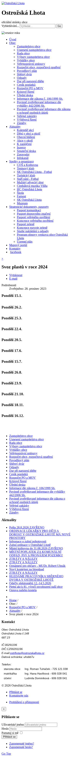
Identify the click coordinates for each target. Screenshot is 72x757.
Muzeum (22, 203)
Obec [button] (12, 43)
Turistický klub (26, 175)
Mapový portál (18, 245)
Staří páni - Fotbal (28, 178)
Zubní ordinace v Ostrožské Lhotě (30, 544)
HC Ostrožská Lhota (29, 189)
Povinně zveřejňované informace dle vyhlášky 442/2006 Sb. (39, 104)
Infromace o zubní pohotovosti (27, 541)
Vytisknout (15, 275)
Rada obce (23, 53)
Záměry (21, 123)
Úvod (12, 39)
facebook (15, 252)
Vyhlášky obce (26, 60)
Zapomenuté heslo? (21, 747)
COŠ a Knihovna (27, 165)
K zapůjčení (24, 144)
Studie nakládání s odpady (33, 231)
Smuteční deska (26, 151)
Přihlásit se (15, 692)
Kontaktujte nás (18, 695)
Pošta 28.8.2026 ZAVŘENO (26, 527)
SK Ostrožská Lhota (29, 199)
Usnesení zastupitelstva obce (34, 50)
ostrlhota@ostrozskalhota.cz (27, 653)
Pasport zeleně (25, 224)
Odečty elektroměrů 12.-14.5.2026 (30, 583)
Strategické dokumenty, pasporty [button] (29, 206)
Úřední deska (25, 95)
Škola (20, 192)
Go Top (6, 753)
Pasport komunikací (29, 210)
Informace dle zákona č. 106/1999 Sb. (40, 98)
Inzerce (21, 147)
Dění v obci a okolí (28, 133)
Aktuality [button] (15, 126)
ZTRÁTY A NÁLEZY (23, 558)
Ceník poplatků (26, 84)
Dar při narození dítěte (30, 81)
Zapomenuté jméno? (21, 743)
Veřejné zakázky (27, 116)
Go (59, 26)
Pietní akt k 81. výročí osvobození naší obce (36, 586)
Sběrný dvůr (24, 74)
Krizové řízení (25, 91)
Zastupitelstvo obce (28, 46)
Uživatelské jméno (13, 724)
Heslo (5, 728)
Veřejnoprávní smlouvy (31, 63)
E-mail (13, 278)
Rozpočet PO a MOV (30, 88)
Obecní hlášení (26, 137)
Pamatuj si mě (10, 733)
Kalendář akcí (25, 130)
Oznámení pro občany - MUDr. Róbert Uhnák (37, 565)
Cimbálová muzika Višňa (32, 185)
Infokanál (22, 158)
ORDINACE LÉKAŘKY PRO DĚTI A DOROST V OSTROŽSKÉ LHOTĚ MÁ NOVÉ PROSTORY (39, 534)
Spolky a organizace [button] (21, 161)
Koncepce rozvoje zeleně (32, 227)
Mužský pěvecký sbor (30, 182)
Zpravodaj (23, 154)
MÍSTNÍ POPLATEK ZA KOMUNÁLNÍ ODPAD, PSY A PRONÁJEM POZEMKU (36, 553)
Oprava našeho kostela (23, 590)
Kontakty (15, 248)
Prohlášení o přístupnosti (24, 702)
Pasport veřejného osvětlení (33, 217)
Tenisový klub (25, 168)
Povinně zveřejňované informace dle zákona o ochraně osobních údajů (43, 110)
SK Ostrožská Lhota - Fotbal (34, 172)
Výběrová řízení (26, 119)
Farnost (21, 196)
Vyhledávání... (10, 25)
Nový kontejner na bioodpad (26, 569)
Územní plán (24, 241)
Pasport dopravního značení (33, 213)
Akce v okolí (25, 140)
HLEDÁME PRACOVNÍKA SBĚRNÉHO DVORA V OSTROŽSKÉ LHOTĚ (36, 578)
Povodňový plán (27, 70)
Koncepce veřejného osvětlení (35, 220)
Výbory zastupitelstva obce (33, 56)
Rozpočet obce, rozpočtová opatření (38, 67)
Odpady (22, 77)
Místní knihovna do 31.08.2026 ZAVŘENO (36, 548)
